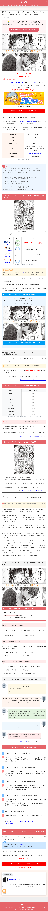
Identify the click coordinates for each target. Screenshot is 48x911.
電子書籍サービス (6, 5)
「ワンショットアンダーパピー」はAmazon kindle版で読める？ (17, 185)
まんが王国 (7, 256)
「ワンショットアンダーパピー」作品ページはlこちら (23, 863)
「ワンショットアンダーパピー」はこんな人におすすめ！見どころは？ (19, 178)
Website (4, 893)
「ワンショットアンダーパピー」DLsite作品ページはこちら (32, 436)
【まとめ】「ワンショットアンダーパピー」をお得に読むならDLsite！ (19, 189)
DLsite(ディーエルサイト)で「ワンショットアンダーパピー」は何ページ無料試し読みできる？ (23, 170)
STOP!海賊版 (23, 907)
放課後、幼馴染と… (11, 823)
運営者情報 (5, 907)
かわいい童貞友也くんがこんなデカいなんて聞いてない (19, 821)
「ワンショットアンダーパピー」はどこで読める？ (15, 183)
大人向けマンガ (37, 5)
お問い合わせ (11, 907)
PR (24, 8)
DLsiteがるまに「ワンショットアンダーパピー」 (32, 490)
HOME (25, 904)
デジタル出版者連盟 (31, 907)
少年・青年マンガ (22, 5)
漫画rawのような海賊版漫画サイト (28, 121)
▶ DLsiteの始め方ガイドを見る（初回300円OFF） (24, 29)
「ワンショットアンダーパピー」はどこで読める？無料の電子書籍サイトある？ (21, 168)
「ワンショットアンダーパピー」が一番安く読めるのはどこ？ (17, 186)
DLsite (34, 82)
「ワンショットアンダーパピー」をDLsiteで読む (23, 110)
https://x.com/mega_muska (35, 153)
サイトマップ (17, 907)
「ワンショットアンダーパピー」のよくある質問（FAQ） (16, 181)
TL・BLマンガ (30, 5)
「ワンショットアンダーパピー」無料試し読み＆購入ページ (23, 343)
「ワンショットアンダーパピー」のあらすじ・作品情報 (16, 173)
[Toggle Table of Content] (43, 166)
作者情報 (43, 5)
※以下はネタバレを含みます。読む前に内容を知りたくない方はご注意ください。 (21, 177)
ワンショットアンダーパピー (14, 82)
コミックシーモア (7, 250)
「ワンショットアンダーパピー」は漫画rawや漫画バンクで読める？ (18, 187)
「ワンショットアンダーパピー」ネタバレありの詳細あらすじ (17, 175)
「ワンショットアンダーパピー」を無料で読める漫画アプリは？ (18, 172)
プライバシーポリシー (41, 907)
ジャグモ (24, 2)
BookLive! (7, 262)
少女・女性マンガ (14, 5)
